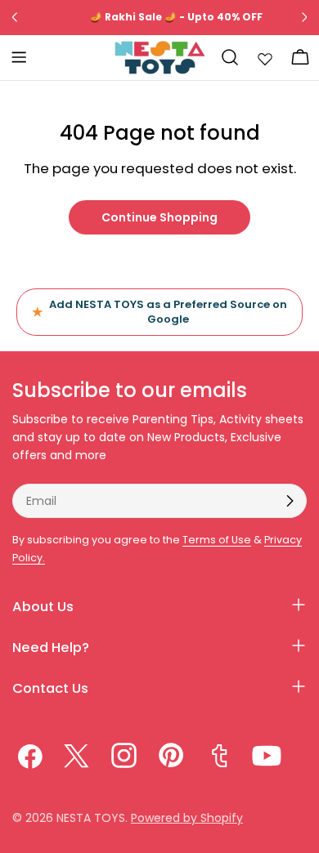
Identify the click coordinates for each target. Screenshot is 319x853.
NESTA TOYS (90, 818)
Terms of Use (216, 540)
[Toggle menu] (18, 57)
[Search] (229, 57)
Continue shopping (159, 217)
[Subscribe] (289, 501)
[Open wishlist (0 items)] (265, 57)
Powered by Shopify (187, 818)
